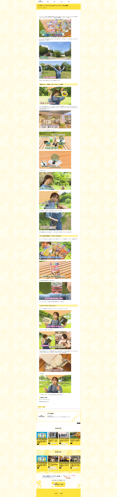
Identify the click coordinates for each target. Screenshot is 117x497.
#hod (48, 470)
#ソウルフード (66, 444)
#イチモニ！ (39, 406)
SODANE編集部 (44, 7)
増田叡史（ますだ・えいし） (41, 439)
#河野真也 (49, 444)
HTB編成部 (64, 438)
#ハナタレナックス (63, 443)
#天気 (40, 444)
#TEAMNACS (63, 444)
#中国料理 (49, 469)
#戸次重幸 (56, 469)
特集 (54, 1)
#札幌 (51, 469)
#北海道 (44, 406)
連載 (68, 1)
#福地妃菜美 (55, 443)
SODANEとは (56, 493)
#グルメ (60, 444)
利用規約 (61, 493)
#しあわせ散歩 (52, 443)
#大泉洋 (54, 469)
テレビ (38, 444)
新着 (47, 1)
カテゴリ (61, 1)
